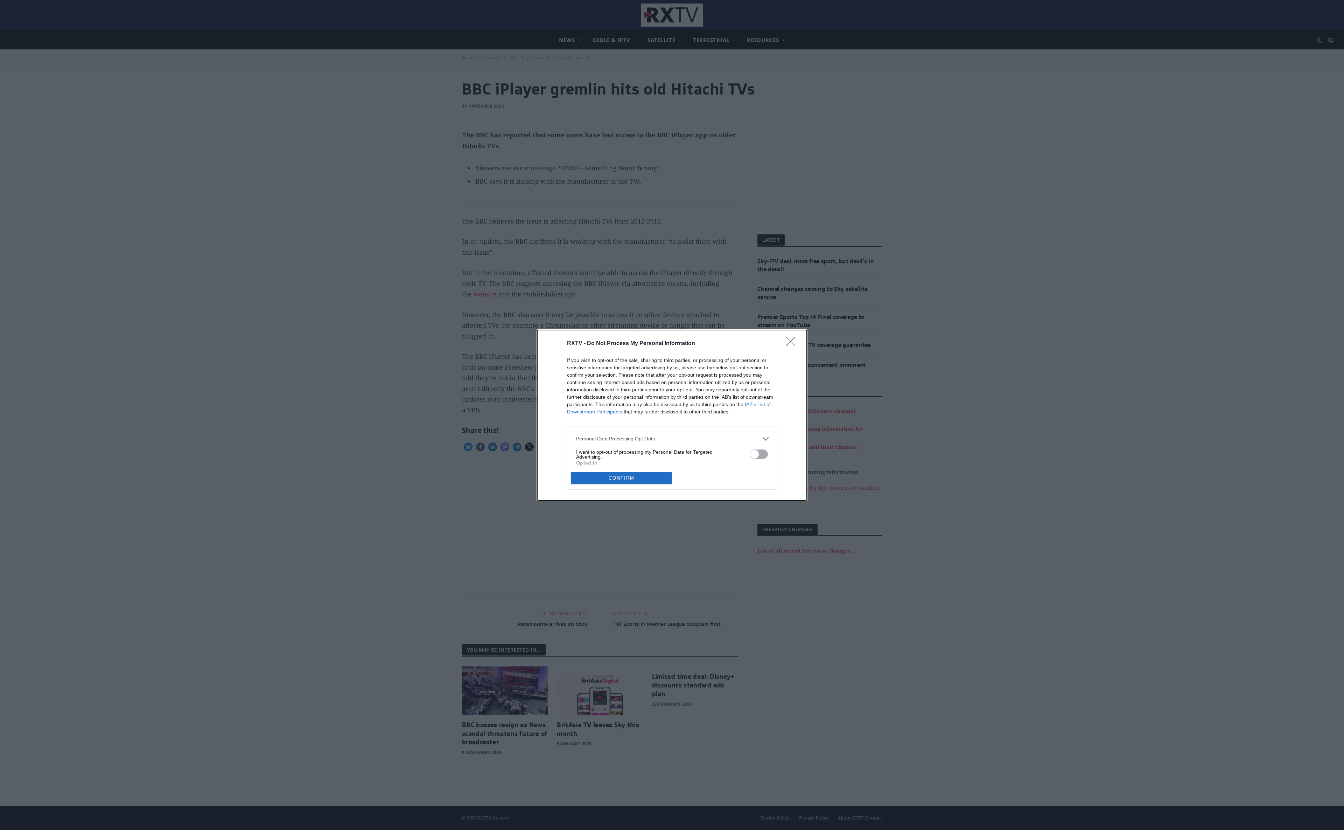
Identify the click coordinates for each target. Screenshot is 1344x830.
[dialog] (672, 415)
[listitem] (672, 439)
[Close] (793, 343)
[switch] (759, 454)
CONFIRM (622, 478)
